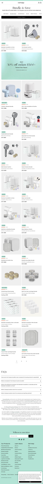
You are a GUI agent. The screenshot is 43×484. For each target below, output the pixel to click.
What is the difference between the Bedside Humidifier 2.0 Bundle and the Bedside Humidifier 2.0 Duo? (19, 385)
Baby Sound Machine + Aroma (6, 466)
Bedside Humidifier (4, 451)
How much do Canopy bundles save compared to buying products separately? (20, 377)
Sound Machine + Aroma (5, 464)
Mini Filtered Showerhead (6, 449)
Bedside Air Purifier (4, 460)
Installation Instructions (32, 447)
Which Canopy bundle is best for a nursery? (11, 389)
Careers (16, 455)
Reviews (16, 447)
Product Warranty (31, 455)
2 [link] (21, 361)
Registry (16, 451)
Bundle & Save (13, 13)
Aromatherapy (4, 468)
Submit (30, 436)
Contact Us (30, 449)
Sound (27, 13)
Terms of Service (10, 474)
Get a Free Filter (18, 460)
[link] (26, 361)
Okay (30, 481)
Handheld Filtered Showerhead (7, 447)
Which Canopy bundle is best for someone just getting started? (16, 393)
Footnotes (17, 466)
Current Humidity (18, 464)
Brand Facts (17, 468)
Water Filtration (34, 13)
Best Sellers (6, 13)
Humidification (21, 13)
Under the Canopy (18, 449)
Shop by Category (21, 17)
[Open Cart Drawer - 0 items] (40, 2)
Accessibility (17, 474)
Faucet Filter (3, 455)
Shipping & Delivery (31, 451)
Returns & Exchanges (32, 453)
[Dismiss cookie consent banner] (41, 473)
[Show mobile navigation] (2, 2)
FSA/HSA (16, 462)
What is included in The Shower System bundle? (12, 380)
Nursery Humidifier (4, 453)
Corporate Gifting (18, 453)
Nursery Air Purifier (4, 462)
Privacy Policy (38, 478)
